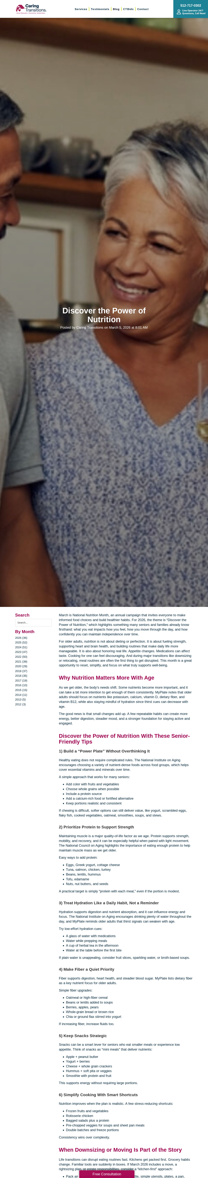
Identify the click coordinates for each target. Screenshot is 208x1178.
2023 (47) (21, 652)
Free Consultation (107, 1174)
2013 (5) (20, 699)
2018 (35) (21, 675)
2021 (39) (21, 661)
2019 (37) (21, 671)
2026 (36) (21, 637)
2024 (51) (21, 647)
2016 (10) (21, 685)
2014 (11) (21, 694)
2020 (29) (21, 666)
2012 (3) (20, 704)
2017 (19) (21, 680)
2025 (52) (21, 642)
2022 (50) (21, 656)
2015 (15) (21, 690)
